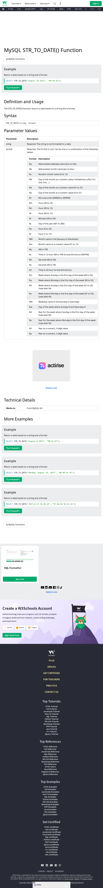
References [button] (30, 3)
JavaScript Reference (50, 751)
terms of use (69, 879)
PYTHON (51, 9)
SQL (41, 9)
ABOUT (50, 871)
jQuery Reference (50, 774)
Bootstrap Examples (50, 804)
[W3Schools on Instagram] (58, 587)
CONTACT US (51, 691)
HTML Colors (50, 766)
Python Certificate (51, 839)
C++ (92, 9)
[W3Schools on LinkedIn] (46, 587)
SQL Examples (50, 797)
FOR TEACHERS (51, 679)
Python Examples (50, 799)
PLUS (51, 660)
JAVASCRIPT (30, 9)
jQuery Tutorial (51, 734)
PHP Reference (50, 764)
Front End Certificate (51, 834)
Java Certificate (51, 847)
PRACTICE (51, 685)
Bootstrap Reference (50, 761)
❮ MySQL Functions (15, 59)
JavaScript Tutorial (51, 711)
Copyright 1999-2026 (26, 883)
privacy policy (87, 879)
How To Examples (50, 794)
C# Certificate (51, 852)
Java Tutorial (51, 729)
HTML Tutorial (51, 706)
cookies (76, 879)
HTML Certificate (51, 827)
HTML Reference (50, 746)
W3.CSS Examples (50, 802)
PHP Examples (50, 807)
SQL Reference (50, 754)
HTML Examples (50, 786)
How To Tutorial (51, 714)
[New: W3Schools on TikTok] (61, 587)
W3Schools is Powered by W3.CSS (72, 883)
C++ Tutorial (51, 731)
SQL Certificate (51, 837)
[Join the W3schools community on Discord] (50, 587)
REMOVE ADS (51, 388)
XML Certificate (51, 854)
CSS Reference (50, 749)
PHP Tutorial (51, 726)
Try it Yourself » (13, 87)
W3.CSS (78, 9)
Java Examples (50, 809)
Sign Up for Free (12, 635)
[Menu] (3, 9)
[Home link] (4, 3)
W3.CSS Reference (50, 759)
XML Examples (50, 812)
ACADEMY (59, 871)
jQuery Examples (50, 814)
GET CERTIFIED (51, 673)
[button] (55, 3)
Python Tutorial (51, 719)
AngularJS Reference (50, 771)
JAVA (61, 9)
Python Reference (50, 756)
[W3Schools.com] (51, 654)
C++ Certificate (51, 849)
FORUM (41, 871)
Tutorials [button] (15, 3)
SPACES (51, 666)
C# (99, 9)
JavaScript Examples (50, 792)
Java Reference (50, 769)
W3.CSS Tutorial (51, 721)
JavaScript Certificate (51, 832)
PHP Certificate (51, 842)
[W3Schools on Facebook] (54, 587)
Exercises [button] (44, 3)
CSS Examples (50, 789)
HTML (10, 9)
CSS (19, 9)
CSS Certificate (51, 829)
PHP (69, 9)
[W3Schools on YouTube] (42, 587)
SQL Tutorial (51, 716)
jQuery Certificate (51, 844)
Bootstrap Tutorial (52, 724)
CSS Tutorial (51, 709)
